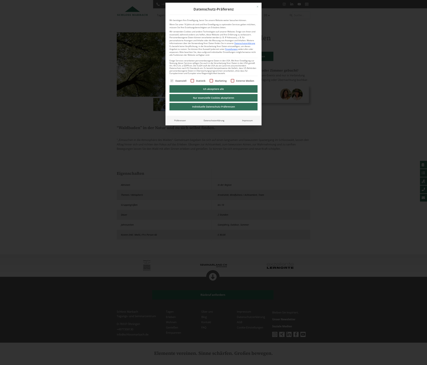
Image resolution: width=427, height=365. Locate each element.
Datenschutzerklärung (244, 43)
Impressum (247, 120)
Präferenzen (180, 120)
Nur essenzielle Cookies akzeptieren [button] (213, 97)
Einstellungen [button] (231, 49)
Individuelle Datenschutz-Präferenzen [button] (213, 106)
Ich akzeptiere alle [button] (213, 89)
